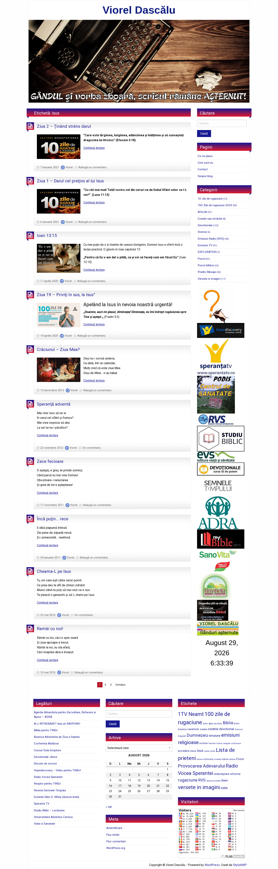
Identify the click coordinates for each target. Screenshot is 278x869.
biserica (182, 729)
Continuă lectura (94, 148)
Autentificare (114, 828)
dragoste (182, 736)
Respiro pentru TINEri (47, 783)
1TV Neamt (191, 714)
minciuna (208, 759)
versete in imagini (199, 787)
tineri (224, 780)
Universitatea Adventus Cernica (53, 817)
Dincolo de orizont (45, 763)
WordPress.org (115, 848)
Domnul (239, 729)
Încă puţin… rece (52, 518)
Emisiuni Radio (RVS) (211, 238)
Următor (121, 684)
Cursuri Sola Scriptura (47, 750)
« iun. (109, 807)
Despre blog (205, 176)
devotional (226, 729)
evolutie (203, 743)
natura (225, 759)
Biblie (236, 723)
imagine (227, 743)
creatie (203, 729)
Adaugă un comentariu (92, 167)
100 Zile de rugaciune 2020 (215, 205)
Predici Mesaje (207, 272)
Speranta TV (41, 803)
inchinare (236, 743)
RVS (202, 780)
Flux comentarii (116, 841)
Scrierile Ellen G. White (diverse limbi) (56, 797)
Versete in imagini (209, 278)
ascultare (218, 723)
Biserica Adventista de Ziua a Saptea (57, 737)
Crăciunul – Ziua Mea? (58, 349)
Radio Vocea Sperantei (48, 777)
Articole (202, 212)
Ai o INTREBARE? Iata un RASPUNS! (57, 723)
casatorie (193, 729)
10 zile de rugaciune (210, 198)
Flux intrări (112, 834)
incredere (183, 751)
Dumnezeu (197, 735)
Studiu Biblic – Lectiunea (49, 810)
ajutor (205, 723)
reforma (235, 774)
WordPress (212, 865)
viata (224, 788)
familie (212, 743)
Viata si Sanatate (44, 823)
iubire (207, 751)
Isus (200, 751)
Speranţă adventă (53, 404)
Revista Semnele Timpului (50, 790)
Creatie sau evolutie (210, 218)
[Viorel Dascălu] (139, 61)
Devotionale (205, 225)
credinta (213, 729)
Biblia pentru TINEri (46, 730)
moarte (217, 759)
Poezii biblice (206, 265)
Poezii (201, 258)
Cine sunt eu (205, 162)
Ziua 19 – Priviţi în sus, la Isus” (66, 294)
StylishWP (240, 865)
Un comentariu (91, 447)
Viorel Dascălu (139, 10)
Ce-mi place (205, 156)
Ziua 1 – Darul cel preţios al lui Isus (70, 180)
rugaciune (187, 780)
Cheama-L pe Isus (54, 571)
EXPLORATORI (207, 252)
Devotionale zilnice (45, 757)
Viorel (69, 167)
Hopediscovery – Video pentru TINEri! (57, 770)
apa (211, 723)
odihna (232, 759)
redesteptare (221, 773)
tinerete (217, 780)
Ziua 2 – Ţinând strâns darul (64, 126)
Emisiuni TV (205, 245)
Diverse (202, 232)
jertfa (212, 751)
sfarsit (209, 780)
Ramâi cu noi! (50, 628)
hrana (219, 743)
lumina (199, 759)
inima (193, 750)
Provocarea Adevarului (201, 766)
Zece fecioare (50, 461)
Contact (203, 169)
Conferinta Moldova (46, 743)
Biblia (228, 722)
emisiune (215, 735)
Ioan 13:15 (47, 235)
